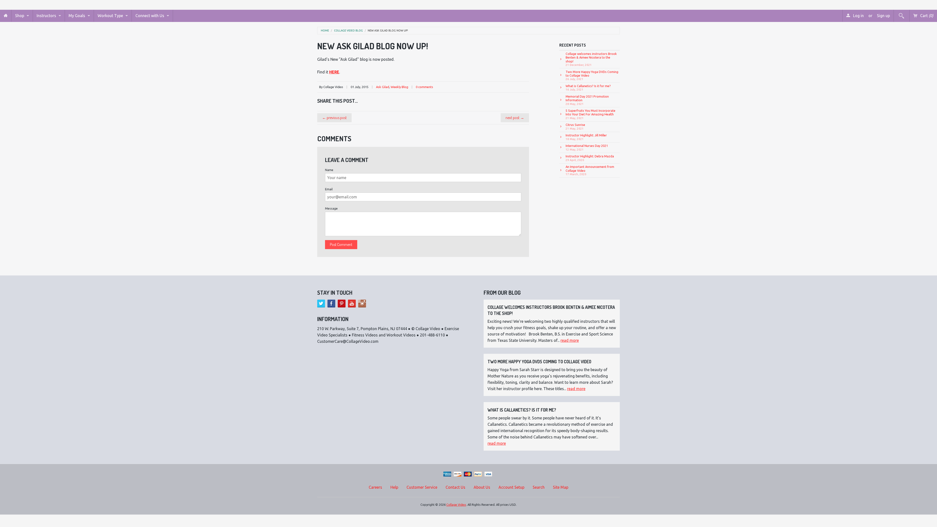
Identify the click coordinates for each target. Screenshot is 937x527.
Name (329, 170)
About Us (482, 487)
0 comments (424, 87)
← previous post (334, 117)
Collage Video (456, 504)
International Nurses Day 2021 (587, 147)
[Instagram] (362, 303)
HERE (334, 72)
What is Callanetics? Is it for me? (588, 87)
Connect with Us (149, 15)
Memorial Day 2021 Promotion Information (587, 100)
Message (331, 208)
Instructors (46, 15)
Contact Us (455, 487)
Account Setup (511, 487)
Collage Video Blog (348, 30)
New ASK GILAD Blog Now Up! (388, 30)
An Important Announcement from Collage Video (590, 170)
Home (325, 30)
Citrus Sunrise (575, 126)
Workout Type (110, 15)
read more (569, 340)
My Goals (77, 15)
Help (394, 487)
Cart (926, 15)
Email (329, 189)
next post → (515, 117)
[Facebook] (331, 303)
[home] (5, 16)
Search (539, 487)
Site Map (560, 487)
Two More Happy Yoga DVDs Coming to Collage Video (592, 75)
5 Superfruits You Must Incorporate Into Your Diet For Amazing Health (590, 114)
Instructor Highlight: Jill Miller (586, 136)
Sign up (883, 15)
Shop (19, 15)
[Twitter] (321, 303)
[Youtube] (352, 303)
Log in (858, 15)
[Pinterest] (342, 303)
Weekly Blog (399, 87)
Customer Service (422, 487)
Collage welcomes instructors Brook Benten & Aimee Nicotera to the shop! (591, 59)
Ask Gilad (382, 87)
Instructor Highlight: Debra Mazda (590, 157)
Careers (375, 487)
